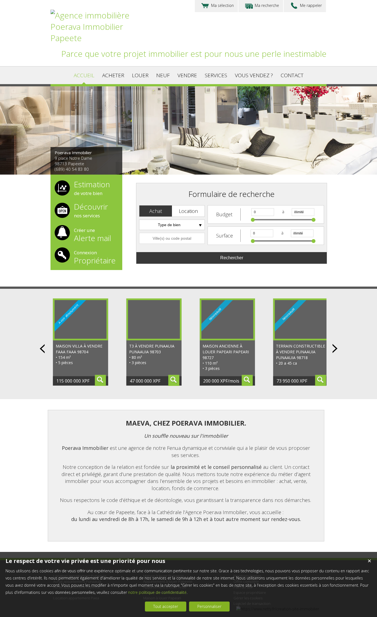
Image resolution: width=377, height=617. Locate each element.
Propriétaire (95, 256)
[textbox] (172, 238)
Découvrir (91, 211)
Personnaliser (209, 606)
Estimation (92, 188)
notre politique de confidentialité (157, 592)
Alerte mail (92, 234)
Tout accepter (165, 606)
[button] (155, 211)
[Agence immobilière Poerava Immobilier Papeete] (97, 38)
